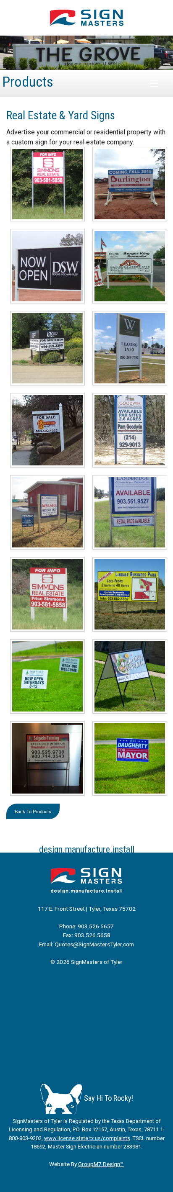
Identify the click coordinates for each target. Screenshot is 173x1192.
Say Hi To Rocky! (107, 1098)
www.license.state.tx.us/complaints (87, 1138)
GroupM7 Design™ (101, 1164)
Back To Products (33, 811)
